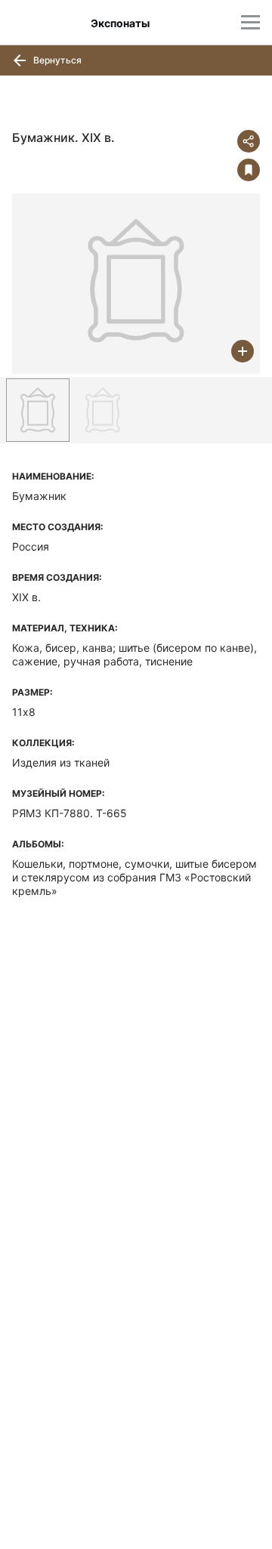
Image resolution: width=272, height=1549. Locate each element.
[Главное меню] (250, 22)
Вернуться (56, 60)
